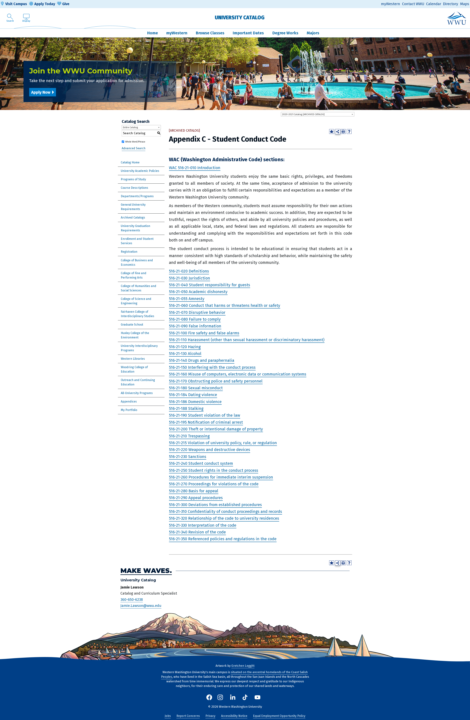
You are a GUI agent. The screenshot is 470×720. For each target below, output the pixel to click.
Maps (464, 4)
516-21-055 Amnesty (186, 298)
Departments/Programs (137, 196)
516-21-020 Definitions (189, 271)
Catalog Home (130, 162)
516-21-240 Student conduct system (201, 463)
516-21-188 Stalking (186, 408)
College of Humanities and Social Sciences (138, 288)
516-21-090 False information (195, 326)
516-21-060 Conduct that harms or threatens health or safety (224, 305)
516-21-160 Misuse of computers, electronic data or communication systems (237, 374)
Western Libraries (133, 358)
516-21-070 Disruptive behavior (197, 312)
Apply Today (44, 4)
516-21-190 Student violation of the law (204, 415)
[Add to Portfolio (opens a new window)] (331, 131)
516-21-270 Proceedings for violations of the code (213, 484)
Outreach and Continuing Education (138, 382)
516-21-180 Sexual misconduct (196, 387)
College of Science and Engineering (136, 301)
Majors (313, 32)
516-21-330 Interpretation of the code (202, 525)
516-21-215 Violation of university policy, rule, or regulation (223, 442)
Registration (129, 251)
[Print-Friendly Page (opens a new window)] (343, 131)
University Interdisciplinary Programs (139, 348)
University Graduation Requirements (135, 228)
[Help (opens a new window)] (349, 131)
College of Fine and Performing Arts (133, 275)
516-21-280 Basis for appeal (193, 490)
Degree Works (285, 32)
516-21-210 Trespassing (189, 436)
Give (65, 4)
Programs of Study (133, 179)
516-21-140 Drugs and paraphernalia (201, 360)
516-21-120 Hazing (185, 346)
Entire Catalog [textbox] (130, 127)
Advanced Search (133, 148)
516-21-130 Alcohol (185, 353)
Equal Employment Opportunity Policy (279, 716)
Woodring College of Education (134, 369)
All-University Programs (137, 393)
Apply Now (40, 92)
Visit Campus (16, 4)
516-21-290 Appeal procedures (196, 497)
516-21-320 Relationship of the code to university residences (224, 518)
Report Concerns (188, 716)
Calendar (433, 4)
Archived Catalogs (133, 217)
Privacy (210, 716)
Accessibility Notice (234, 716)
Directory (450, 4)
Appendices (129, 401)
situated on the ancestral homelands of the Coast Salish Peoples (234, 674)
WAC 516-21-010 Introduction (194, 167)
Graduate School (132, 324)
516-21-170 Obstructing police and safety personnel (216, 381)
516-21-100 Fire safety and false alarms (204, 333)
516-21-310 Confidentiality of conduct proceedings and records (225, 511)
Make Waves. (146, 571)
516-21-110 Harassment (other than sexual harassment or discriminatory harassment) (246, 339)
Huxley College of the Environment (135, 335)
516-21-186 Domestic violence (195, 401)
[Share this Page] (337, 131)
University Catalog (240, 18)
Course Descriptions (134, 188)
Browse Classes (210, 32)
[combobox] (317, 114)
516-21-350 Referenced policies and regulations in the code (222, 539)
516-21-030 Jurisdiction (189, 278)
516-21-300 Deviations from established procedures (215, 504)
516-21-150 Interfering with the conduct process (212, 367)
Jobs (168, 716)
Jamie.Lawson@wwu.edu (140, 606)
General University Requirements (133, 207)
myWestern (390, 4)
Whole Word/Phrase (135, 141)
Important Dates (248, 32)
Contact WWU (413, 4)
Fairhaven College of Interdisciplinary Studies (137, 314)
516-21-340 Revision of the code (197, 532)
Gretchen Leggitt (242, 665)
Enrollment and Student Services (137, 241)
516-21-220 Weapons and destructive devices (209, 449)
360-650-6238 (131, 599)
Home (152, 32)
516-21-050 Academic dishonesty (198, 291)
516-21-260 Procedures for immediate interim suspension (221, 477)
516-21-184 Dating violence (193, 394)
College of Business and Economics (137, 262)
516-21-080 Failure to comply (195, 319)
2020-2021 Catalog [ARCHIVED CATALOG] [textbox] (303, 114)
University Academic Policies (140, 171)
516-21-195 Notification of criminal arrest (206, 422)
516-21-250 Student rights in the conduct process (213, 470)
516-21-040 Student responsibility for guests (209, 284)
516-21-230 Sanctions (187, 456)
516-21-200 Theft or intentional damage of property (216, 429)
